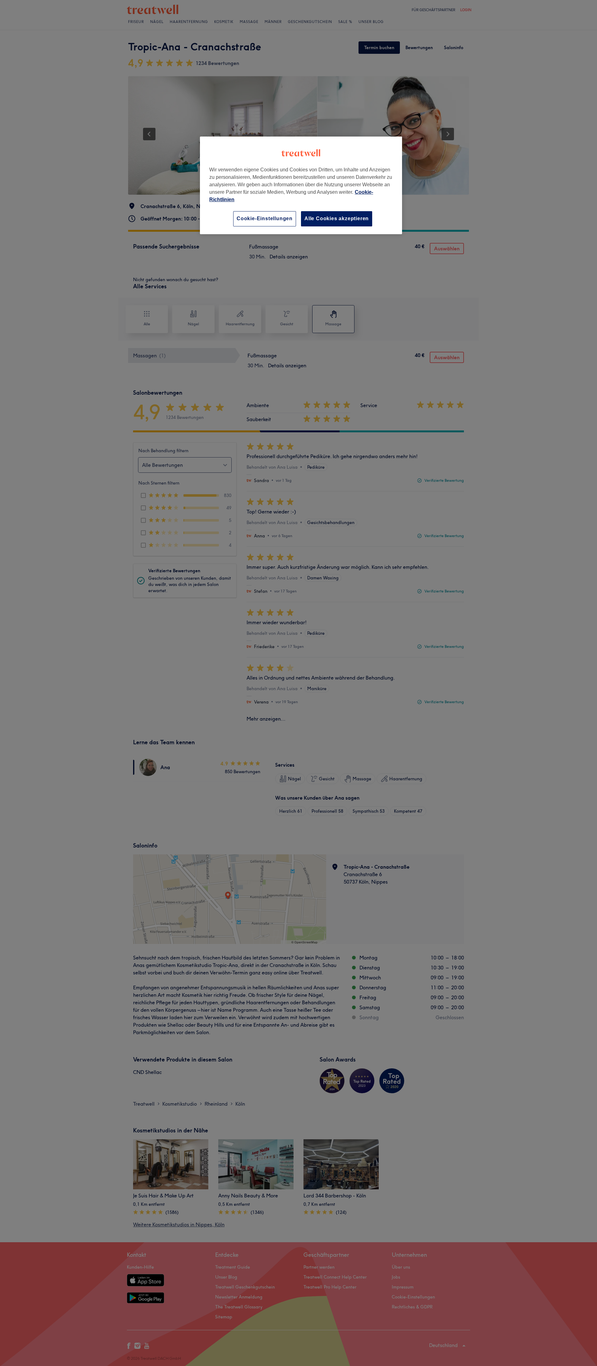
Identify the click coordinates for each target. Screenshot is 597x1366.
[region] (301, 185)
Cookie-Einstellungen (265, 218)
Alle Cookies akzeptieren (336, 218)
